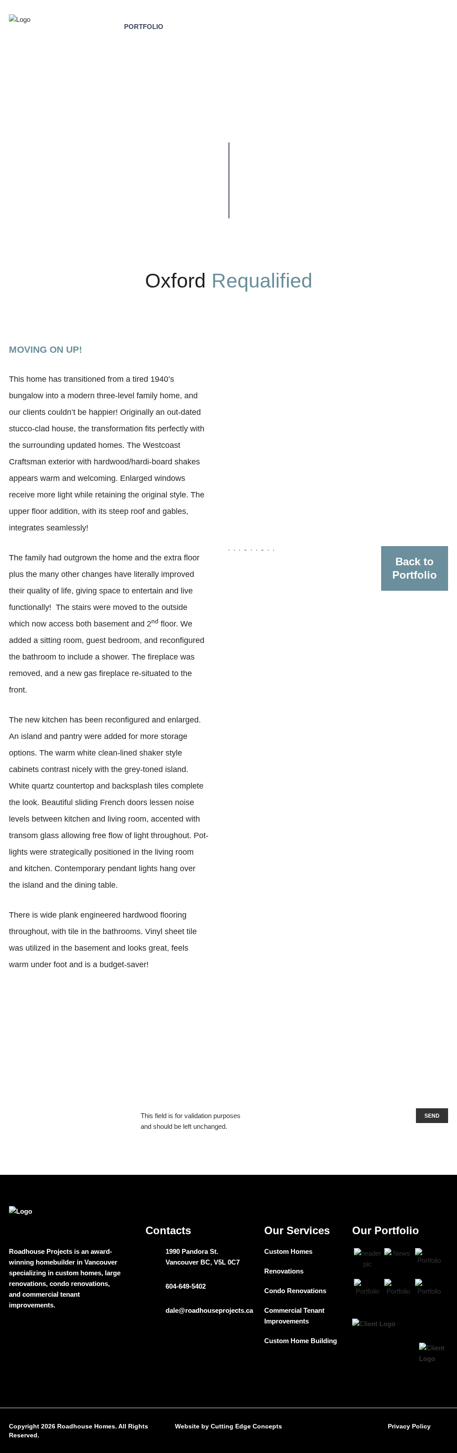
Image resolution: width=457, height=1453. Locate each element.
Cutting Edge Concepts (246, 1426)
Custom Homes (288, 1251)
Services (193, 26)
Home (129, 120)
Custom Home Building (300, 1340)
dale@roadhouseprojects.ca (209, 1310)
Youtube (35, 1333)
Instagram (102, 1333)
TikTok (13, 1333)
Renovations (283, 1271)
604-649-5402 (186, 1286)
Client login (394, 26)
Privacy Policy (409, 1426)
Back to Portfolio (414, 568)
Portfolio (143, 26)
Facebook (80, 1333)
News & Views (247, 26)
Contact (300, 26)
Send (432, 1116)
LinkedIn (58, 1333)
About (100, 26)
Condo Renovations (295, 1290)
